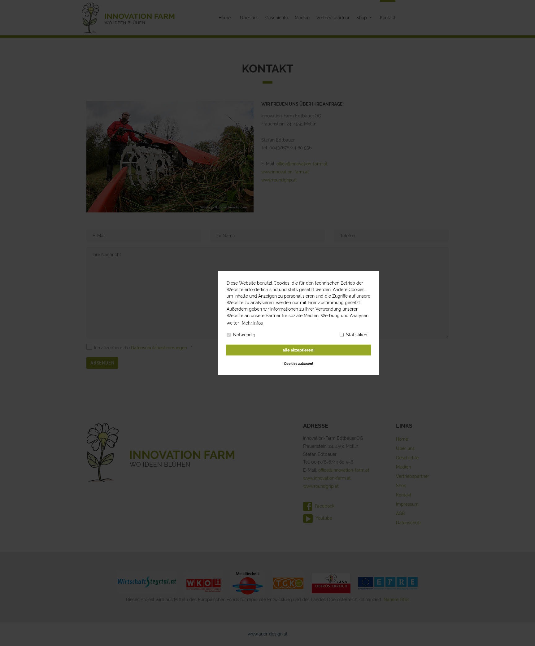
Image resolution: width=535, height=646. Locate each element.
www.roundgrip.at (279, 179)
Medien (302, 17)
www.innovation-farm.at (285, 171)
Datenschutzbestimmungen (159, 347)
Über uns (249, 17)
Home (225, 17)
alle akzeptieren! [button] (299, 349)
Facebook (324, 506)
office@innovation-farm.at (302, 163)
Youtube (323, 518)
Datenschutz (408, 522)
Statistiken (356, 334)
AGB (400, 513)
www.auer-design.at (268, 633)
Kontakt (387, 17)
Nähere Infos (396, 599)
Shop (361, 17)
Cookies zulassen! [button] (298, 363)
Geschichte (276, 17)
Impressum (407, 504)
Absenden (102, 363)
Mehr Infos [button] (252, 322)
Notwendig (244, 334)
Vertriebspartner (333, 17)
